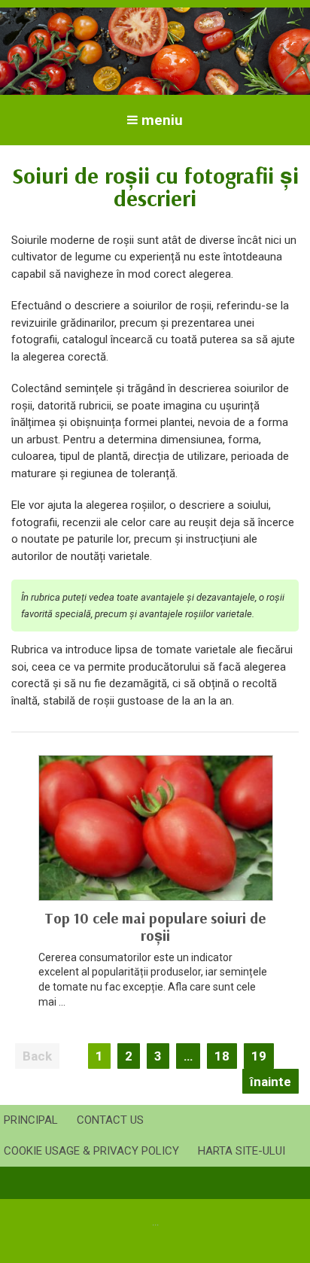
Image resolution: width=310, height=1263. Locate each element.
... (155, 1222)
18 (221, 1056)
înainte (270, 1081)
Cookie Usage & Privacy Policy (91, 1151)
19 (258, 1056)
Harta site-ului (241, 1151)
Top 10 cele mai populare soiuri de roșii (155, 926)
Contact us (110, 1120)
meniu (162, 120)
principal (31, 1120)
